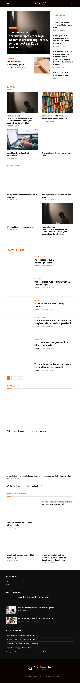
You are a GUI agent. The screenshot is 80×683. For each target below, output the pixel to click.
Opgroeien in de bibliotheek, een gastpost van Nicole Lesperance (55, 117)
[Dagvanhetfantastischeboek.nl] (40, 3)
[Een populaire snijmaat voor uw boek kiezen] (57, 139)
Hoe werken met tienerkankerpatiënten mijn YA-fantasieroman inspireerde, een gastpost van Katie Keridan (28, 39)
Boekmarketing (39, 256)
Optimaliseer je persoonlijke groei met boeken (26, 431)
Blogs (7, 584)
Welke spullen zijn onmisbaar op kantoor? (62, 74)
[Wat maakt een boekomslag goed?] (42, 65)
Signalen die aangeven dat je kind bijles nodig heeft (62, 24)
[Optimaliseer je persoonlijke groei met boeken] (40, 409)
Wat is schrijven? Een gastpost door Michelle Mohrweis (51, 343)
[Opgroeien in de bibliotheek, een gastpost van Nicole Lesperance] (57, 102)
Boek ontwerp (11, 58)
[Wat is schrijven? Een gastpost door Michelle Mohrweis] (19, 346)
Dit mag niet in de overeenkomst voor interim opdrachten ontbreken (61, 39)
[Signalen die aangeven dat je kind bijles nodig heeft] (22, 541)
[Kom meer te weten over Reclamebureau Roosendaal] (11, 620)
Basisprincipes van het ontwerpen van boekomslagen (22, 195)
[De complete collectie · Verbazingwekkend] (19, 263)
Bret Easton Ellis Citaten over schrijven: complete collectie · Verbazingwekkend (52, 322)
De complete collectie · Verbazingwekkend (44, 261)
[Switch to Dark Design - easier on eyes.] (69, 3)
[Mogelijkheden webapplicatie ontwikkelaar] (22, 139)
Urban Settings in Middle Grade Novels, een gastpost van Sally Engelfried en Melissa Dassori (39, 477)
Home (8, 581)
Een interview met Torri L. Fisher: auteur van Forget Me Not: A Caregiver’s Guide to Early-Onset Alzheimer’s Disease (63, 58)
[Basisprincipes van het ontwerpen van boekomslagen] (22, 181)
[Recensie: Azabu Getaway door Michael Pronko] (22, 509)
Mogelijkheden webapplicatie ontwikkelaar (18, 154)
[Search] (72, 3)
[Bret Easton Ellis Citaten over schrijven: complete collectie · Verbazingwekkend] (19, 324)
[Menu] (8, 3)
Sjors (10, 51)
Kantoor (37, 300)
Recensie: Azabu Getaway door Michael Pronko (19, 523)
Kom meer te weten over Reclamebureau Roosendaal (36, 618)
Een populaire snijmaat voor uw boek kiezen (57, 154)
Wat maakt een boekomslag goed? (15, 63)
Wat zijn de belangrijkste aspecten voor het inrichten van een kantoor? (52, 365)
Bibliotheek (12, 28)
